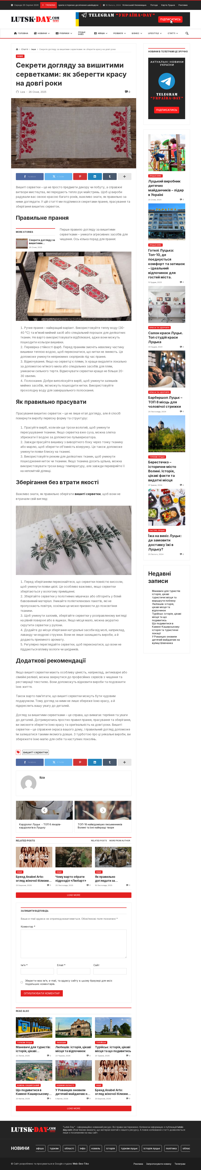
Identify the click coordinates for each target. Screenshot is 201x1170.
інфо (67, 1148)
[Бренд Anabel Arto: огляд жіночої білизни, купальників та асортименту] (34, 857)
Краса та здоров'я (159, 327)
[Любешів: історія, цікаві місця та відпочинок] (73, 1027)
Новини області (65, 1085)
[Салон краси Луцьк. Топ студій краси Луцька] (166, 304)
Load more (73, 895)
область (172, 1148)
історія (95, 1148)
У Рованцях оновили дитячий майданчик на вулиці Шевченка (72, 1092)
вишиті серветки (35, 752)
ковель (80, 1148)
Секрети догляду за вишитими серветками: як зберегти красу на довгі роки (42, 242)
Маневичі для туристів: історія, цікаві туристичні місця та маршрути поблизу (33, 1049)
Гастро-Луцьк (157, 530)
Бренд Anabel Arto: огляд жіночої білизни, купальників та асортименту (32, 879)
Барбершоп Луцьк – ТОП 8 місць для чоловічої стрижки (165, 401)
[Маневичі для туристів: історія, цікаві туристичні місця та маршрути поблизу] (34, 1027)
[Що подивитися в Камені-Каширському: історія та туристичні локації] (34, 1070)
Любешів (61, 1043)
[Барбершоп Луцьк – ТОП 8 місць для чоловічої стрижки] (166, 369)
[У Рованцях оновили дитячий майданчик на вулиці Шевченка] (73, 1070)
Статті (24, 49)
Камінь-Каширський (28, 1085)
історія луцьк (136, 1148)
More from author (119, 840)
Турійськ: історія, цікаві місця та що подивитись (113, 1049)
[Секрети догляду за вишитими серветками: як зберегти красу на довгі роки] (22, 244)
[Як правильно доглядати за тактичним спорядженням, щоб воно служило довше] (113, 857)
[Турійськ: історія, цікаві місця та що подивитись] (113, 1027)
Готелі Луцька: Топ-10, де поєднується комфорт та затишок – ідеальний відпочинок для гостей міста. (166, 263)
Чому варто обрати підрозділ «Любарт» (70, 878)
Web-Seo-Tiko (81, 1163)
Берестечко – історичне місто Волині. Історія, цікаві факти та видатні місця (162, 471)
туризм (38, 1148)
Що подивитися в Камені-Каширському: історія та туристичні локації (33, 1092)
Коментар (28, 926)
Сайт (96, 965)
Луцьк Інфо (155, 176)
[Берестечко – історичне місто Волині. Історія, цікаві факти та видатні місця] (166, 433)
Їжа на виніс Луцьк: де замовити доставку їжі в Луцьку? (165, 542)
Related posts (99, 840)
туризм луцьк (113, 1148)
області (53, 1148)
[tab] (99, 840)
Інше (33, 49)
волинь (187, 1148)
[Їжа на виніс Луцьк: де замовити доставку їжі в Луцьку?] (166, 507)
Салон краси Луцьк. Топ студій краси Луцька (165, 337)
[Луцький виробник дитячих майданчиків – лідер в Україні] (166, 152)
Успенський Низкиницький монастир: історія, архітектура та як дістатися (130, 5)
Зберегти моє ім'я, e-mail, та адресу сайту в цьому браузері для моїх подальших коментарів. (68, 982)
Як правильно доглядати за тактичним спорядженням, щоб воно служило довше (111, 879)
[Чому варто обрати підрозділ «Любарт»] (73, 857)
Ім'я (24, 965)
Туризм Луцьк (24, 1043)
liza (42, 777)
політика (155, 1148)
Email (61, 965)
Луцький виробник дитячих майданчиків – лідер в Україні (166, 188)
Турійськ (101, 1043)
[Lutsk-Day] (36, 19)
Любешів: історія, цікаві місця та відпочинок (73, 1049)
